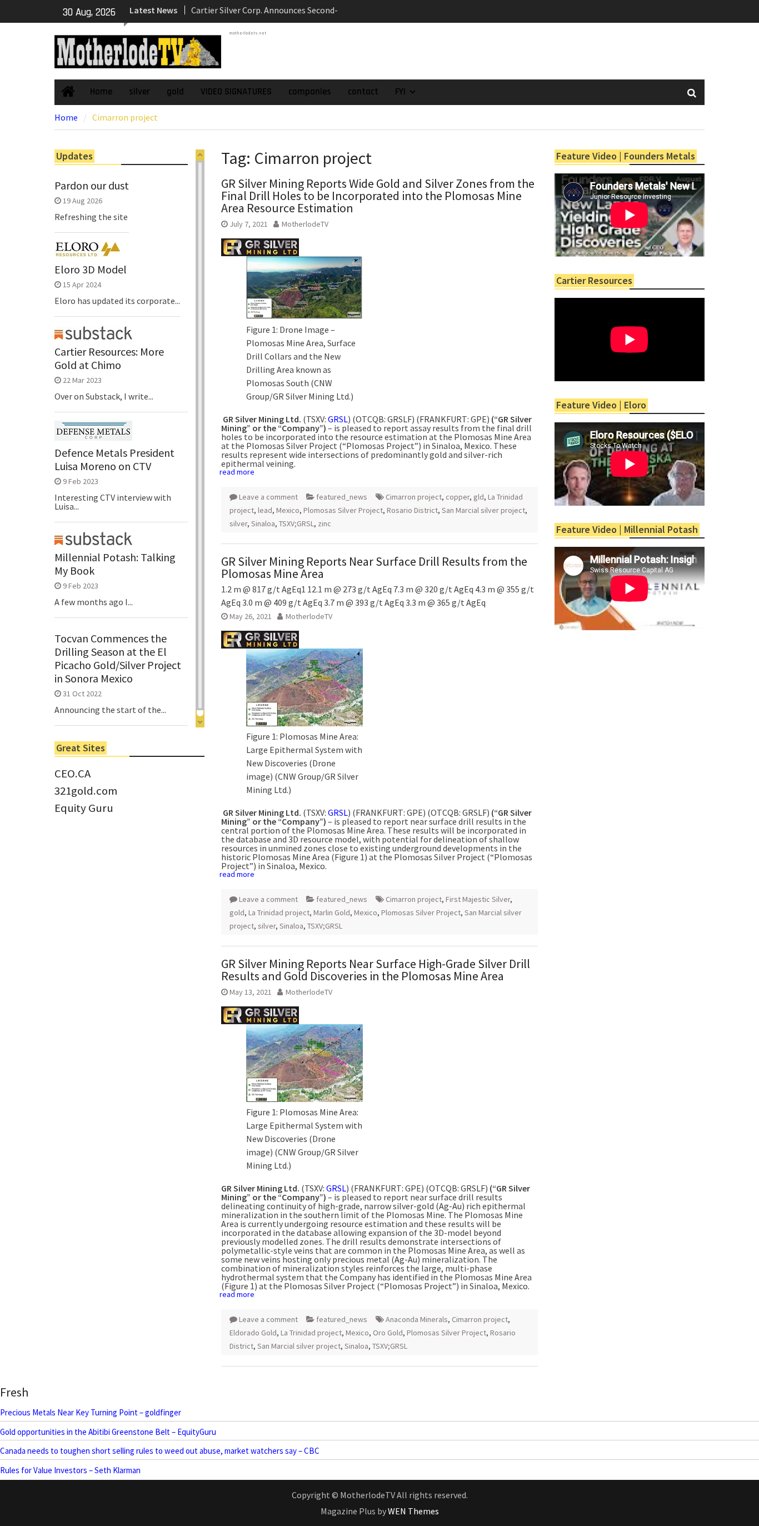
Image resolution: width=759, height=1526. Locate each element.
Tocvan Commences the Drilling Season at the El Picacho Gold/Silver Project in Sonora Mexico (117, 658)
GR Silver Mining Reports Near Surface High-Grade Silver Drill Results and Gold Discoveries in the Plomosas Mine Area (375, 970)
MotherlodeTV (305, 224)
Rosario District (412, 510)
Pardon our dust (91, 185)
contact (363, 92)
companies (309, 92)
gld (478, 497)
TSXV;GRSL (296, 523)
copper (458, 497)
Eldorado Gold (253, 1333)
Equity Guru (83, 808)
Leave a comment (268, 497)
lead (265, 510)
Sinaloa (263, 523)
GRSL (338, 419)
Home (101, 92)
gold (175, 92)
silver (139, 92)
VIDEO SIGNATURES (236, 92)
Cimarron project (414, 497)
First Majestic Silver (478, 899)
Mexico (287, 510)
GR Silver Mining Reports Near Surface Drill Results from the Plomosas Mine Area (374, 567)
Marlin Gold (331, 912)
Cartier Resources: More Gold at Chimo (109, 358)
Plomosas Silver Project (343, 510)
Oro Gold (388, 1333)
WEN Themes (413, 1511)
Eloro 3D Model (90, 269)
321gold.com (85, 791)
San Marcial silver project (483, 510)
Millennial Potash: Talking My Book (115, 564)
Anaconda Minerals (417, 1319)
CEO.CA (72, 773)
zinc (324, 523)
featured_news (341, 497)
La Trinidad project (278, 912)
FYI (400, 92)
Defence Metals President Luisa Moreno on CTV (114, 459)
